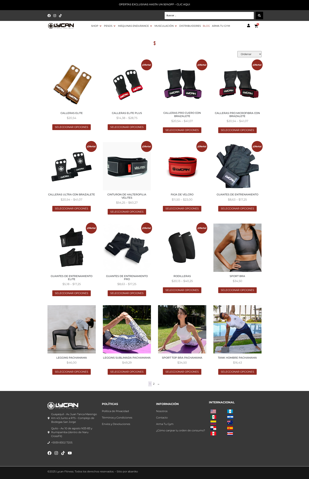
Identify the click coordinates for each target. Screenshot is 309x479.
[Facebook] (49, 15)
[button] (96, 26)
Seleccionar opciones (71, 127)
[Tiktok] (60, 15)
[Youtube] (70, 453)
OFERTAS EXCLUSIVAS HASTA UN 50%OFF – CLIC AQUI (154, 4)
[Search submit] (259, 15)
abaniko (133, 471)
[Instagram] (54, 15)
